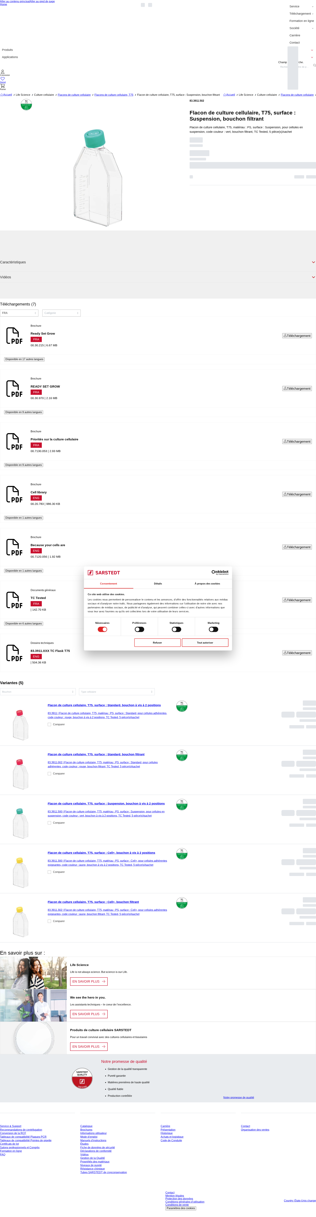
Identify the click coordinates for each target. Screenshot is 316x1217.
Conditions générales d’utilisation (184, 1201)
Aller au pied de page (42, 1)
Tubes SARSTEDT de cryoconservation (103, 1172)
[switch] (139, 629)
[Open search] (314, 65)
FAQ (2, 1154)
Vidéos (84, 1154)
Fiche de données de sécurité (97, 1147)
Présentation (168, 1129)
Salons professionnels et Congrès (20, 1147)
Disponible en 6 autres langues (23, 623)
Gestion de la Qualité (92, 1158)
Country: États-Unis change (300, 1200)
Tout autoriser (205, 642)
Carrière (165, 1126)
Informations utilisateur (93, 1133)
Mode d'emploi (88, 1136)
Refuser (157, 642)
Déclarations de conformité (96, 1151)
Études (84, 1143)
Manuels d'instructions (93, 1140)
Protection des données (179, 1198)
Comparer (59, 724)
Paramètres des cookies (181, 1208)
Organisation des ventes (255, 1129)
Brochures (86, 1129)
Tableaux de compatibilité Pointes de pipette (26, 1140)
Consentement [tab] (108, 583)
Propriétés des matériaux (94, 1161)
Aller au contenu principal (15, 1)
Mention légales (174, 1195)
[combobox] (19, 313)
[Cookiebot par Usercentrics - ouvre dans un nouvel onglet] (214, 572)
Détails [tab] (158, 583)
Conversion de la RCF (13, 1133)
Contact (245, 1126)
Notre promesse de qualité (238, 1097)
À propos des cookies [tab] (207, 583)
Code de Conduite (171, 1140)
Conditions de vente (177, 1204)
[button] (5, 73)
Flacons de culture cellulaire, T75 (113, 94)
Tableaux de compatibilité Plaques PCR (23, 1136)
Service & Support (10, 1126)
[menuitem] (302, 6)
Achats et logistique (172, 1136)
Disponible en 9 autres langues (23, 412)
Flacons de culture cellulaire (74, 94)
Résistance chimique (92, 1168)
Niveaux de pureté (91, 1165)
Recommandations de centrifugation (21, 1129)
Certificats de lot (9, 1143)
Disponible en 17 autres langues (24, 359)
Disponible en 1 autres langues (23, 517)
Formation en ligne (11, 1151)
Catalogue (86, 1126)
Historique (167, 1133)
